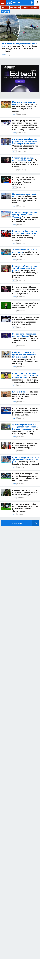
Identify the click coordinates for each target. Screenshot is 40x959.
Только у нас (15, 8)
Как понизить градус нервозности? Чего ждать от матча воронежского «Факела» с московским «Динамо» (25, 477)
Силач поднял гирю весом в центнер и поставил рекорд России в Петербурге (24, 492)
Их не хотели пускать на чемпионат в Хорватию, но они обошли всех (25, 338)
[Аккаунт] (37, 3)
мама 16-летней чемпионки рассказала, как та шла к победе (25, 253)
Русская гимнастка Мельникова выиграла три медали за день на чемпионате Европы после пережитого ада (25, 290)
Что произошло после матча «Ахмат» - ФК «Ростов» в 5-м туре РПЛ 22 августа (24, 106)
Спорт (3, 54)
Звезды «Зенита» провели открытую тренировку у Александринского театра (25, 358)
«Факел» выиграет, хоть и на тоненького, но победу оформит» (25, 235)
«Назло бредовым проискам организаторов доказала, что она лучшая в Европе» (25, 271)
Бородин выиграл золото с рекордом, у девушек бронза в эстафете (25, 377)
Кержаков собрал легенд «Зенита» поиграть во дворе (25, 429)
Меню (3, 3)
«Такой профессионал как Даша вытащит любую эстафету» (25, 216)
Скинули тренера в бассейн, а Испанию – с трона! (25, 460)
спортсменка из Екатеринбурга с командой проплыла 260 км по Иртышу (19, 47)
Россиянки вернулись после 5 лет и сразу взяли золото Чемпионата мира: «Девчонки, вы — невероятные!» (25, 320)
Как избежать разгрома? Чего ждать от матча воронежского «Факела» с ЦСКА (25, 305)
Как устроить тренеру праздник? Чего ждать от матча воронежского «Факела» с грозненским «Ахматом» (25, 411)
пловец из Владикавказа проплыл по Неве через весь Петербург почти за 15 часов (25, 198)
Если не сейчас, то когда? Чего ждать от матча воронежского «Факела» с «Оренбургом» (23, 180)
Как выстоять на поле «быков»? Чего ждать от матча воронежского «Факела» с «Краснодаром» (25, 507)
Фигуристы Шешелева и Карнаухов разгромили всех (25, 143)
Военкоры (25, 8)
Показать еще (16, 523)
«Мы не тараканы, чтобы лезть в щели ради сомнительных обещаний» (25, 395)
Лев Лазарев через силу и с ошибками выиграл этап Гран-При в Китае (25, 162)
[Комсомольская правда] (13, 3)
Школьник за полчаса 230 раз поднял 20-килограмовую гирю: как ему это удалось (25, 445)
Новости (5, 8)
